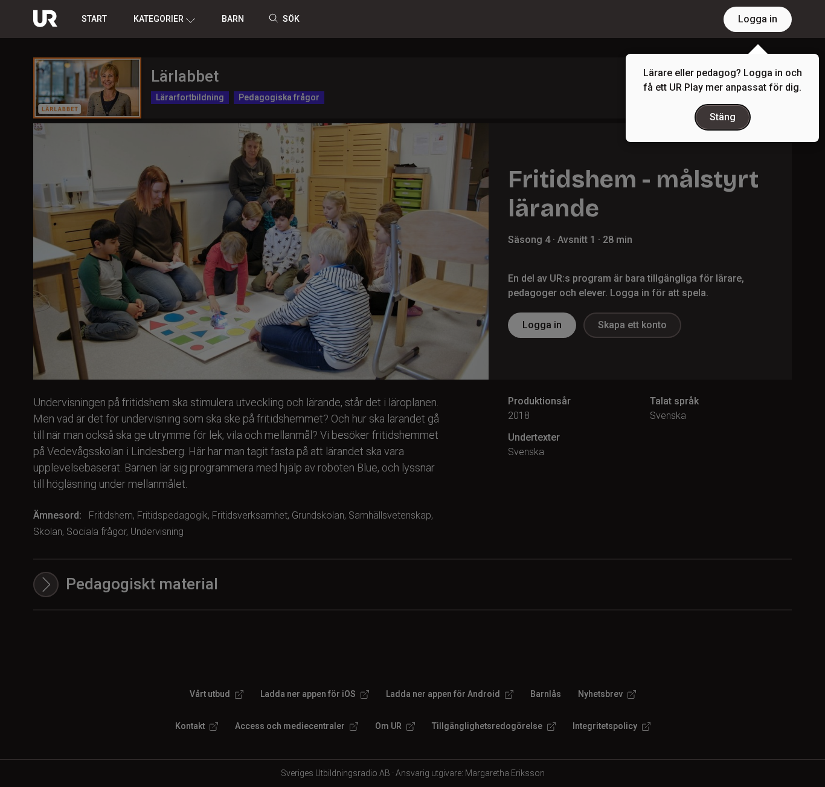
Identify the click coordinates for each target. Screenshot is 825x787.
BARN (233, 19)
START (94, 19)
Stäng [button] (723, 117)
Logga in (757, 19)
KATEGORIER (158, 19)
